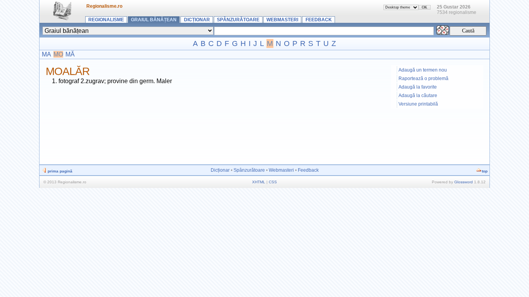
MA (46, 54)
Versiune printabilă (418, 104)
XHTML (258, 182)
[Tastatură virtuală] (442, 32)
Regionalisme (106, 19)
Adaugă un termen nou (422, 70)
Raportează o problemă (423, 78)
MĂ (70, 54)
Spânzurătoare (238, 19)
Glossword (463, 182)
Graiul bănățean (154, 19)
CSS (273, 182)
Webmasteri (282, 19)
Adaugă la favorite (417, 87)
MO (58, 54)
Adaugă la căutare (417, 95)
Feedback (319, 19)
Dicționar (197, 19)
